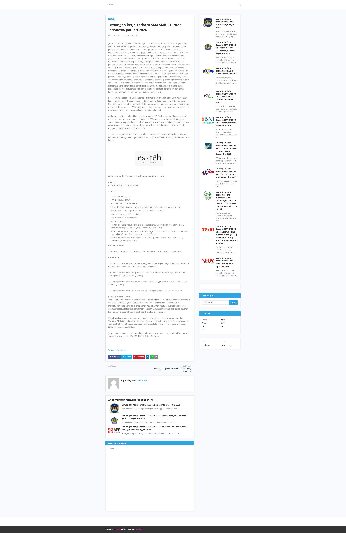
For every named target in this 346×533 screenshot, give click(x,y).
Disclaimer (206, 345)
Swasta (123, 350)
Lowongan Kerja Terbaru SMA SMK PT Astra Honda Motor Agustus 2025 (226, 262)
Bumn (223, 319)
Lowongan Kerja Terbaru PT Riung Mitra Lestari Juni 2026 (226, 71)
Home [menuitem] (110, 4)
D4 (222, 326)
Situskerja (118, 35)
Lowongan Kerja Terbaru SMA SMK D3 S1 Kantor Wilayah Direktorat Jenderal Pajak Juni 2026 (226, 48)
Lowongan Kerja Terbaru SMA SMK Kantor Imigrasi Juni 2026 (151, 404)
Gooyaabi (138, 529)
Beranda (205, 342)
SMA (112, 350)
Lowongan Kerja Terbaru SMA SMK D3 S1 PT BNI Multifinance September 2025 (227, 121)
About (223, 342)
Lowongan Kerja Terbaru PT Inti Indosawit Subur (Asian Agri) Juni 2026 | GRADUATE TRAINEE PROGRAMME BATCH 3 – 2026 (226, 200)
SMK (117, 350)
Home (204, 319)
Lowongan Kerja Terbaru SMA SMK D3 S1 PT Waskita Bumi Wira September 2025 (226, 173)
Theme (118, 529)
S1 (203, 330)
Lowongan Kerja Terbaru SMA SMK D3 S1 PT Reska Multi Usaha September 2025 (226, 97)
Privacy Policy (226, 345)
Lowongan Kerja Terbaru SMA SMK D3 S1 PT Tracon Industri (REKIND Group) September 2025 (226, 148)
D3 (203, 326)
